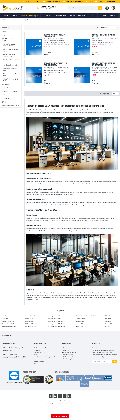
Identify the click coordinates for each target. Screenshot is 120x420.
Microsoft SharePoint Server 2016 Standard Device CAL (104, 64)
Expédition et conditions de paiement (44, 357)
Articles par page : (104, 93)
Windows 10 (108, 324)
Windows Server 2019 (8, 324)
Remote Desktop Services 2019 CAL (86, 316)
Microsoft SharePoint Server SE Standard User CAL (54, 36)
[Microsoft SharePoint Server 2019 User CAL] (82, 47)
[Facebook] (50, 396)
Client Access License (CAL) (9, 39)
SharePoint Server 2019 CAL (10, 74)
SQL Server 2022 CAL (31, 324)
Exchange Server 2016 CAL (55, 324)
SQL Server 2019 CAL (31, 326)
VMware (107, 326)
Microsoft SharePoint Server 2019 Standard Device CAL (55, 64)
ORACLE (4, 102)
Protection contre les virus (10, 105)
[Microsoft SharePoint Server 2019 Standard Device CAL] (34, 75)
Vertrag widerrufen (61, 416)
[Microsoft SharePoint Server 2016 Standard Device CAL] (82, 75)
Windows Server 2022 (8, 321)
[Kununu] (65, 396)
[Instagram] (69, 396)
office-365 (66, 350)
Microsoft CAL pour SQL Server (10, 50)
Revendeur (37, 350)
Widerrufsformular (39, 361)
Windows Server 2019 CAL (32, 316)
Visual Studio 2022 (81, 318)
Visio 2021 (108, 316)
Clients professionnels (40, 348)
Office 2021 (5, 316)
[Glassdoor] (60, 396)
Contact (36, 354)
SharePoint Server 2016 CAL (10, 80)
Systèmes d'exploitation (9, 91)
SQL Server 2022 (29, 318)
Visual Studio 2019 (81, 321)
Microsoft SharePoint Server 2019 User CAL (103, 36)
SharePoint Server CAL (10, 65)
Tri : (97, 27)
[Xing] (55, 396)
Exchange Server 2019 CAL (55, 321)
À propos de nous (68, 354)
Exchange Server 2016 (54, 318)
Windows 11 (108, 321)
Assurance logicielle (39, 352)
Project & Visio (6, 88)
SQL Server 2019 (29, 321)
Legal (64, 348)
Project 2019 (80, 326)
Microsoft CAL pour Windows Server (9, 45)
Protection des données (70, 357)
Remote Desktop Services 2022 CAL (58, 326)
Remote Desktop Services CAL (11, 60)
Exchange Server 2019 (54, 316)
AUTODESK (5, 98)
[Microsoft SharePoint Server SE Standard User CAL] (34, 47)
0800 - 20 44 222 (10, 355)
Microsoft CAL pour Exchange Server (9, 55)
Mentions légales (68, 359)
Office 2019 (5, 318)
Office (4, 32)
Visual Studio (6, 84)
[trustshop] (49, 379)
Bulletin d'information (69, 352)
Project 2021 (80, 324)
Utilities (4, 95)
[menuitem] (89, 2)
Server (4, 35)
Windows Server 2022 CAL (9, 326)
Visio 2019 (108, 318)
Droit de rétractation (39, 359)
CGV (35, 363)
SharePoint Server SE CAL (10, 69)
